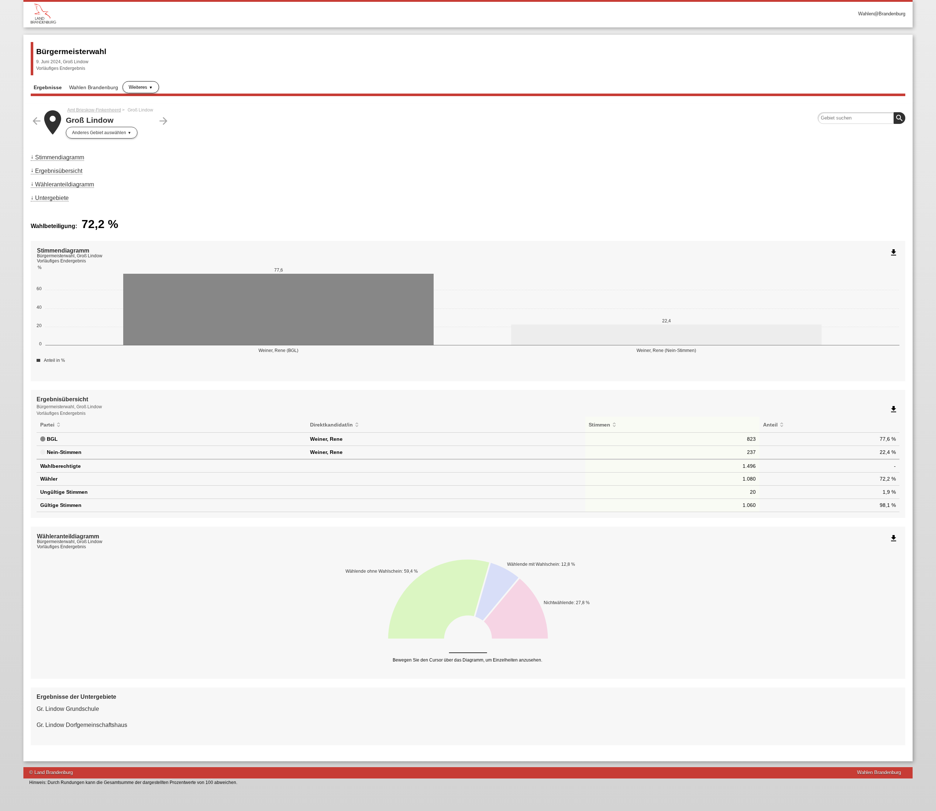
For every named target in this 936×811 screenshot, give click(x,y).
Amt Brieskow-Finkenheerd (94, 110)
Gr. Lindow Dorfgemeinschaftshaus (82, 725)
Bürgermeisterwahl (71, 51)
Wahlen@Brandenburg (881, 13)
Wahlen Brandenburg (93, 87)
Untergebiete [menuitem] (52, 198)
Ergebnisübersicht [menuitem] (58, 171)
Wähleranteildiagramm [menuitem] (64, 184)
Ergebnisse (48, 87)
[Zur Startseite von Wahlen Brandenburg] (249, 13)
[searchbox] (861, 118)
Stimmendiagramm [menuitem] (59, 157)
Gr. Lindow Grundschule (68, 709)
